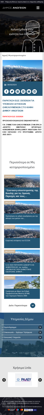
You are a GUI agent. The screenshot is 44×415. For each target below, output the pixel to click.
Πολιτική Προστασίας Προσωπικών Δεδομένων (14, 406)
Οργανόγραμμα (10, 327)
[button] (4, 380)
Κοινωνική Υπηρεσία (12, 337)
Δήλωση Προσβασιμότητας (35, 406)
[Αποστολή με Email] (29, 91)
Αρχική (4, 55)
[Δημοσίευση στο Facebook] (6, 91)
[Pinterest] (23, 91)
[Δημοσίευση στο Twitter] (12, 91)
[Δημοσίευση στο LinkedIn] (34, 91)
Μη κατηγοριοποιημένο (17, 55)
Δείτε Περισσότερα (18, 305)
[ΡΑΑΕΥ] (23, 379)
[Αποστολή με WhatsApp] (17, 91)
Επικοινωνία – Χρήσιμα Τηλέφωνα (18, 332)
